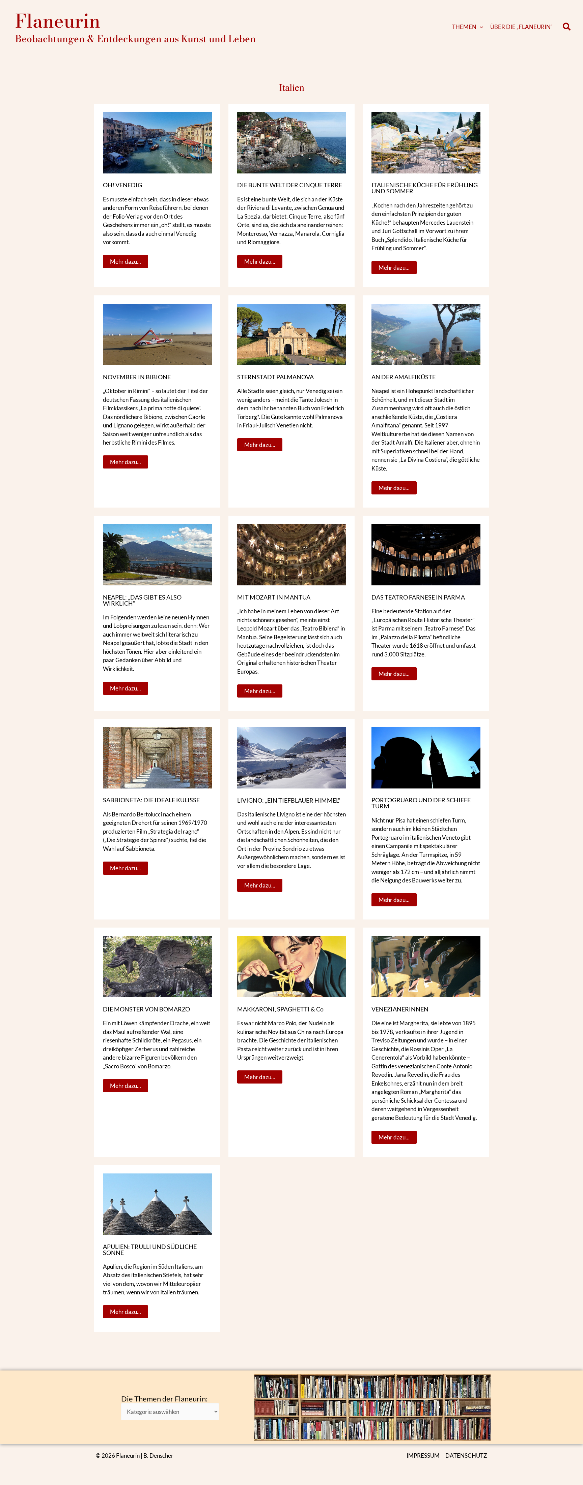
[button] (479, 27)
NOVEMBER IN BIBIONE (137, 377)
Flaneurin (57, 21)
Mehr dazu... (125, 260)
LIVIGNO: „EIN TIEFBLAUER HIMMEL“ (288, 800)
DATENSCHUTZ (466, 1455)
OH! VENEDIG (122, 185)
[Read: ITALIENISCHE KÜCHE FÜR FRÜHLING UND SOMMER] (425, 142)
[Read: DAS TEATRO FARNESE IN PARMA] (425, 554)
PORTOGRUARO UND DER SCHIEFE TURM (421, 803)
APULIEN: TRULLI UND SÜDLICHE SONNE (150, 1249)
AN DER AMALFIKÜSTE (403, 377)
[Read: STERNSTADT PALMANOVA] (291, 333)
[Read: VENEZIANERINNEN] (425, 966)
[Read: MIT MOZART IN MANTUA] (291, 554)
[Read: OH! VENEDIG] (157, 142)
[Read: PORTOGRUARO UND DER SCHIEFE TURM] (425, 757)
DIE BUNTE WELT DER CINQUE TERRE (289, 185)
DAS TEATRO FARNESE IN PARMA (418, 597)
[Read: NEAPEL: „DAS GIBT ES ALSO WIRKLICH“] (157, 554)
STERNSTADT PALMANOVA (275, 377)
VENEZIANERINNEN (399, 1009)
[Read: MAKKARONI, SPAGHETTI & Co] (291, 966)
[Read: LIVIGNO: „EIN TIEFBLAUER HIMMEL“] (291, 757)
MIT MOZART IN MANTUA (273, 597)
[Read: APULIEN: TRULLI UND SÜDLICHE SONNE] (157, 1203)
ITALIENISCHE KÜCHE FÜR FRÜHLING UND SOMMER (424, 188)
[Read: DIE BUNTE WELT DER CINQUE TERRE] (291, 142)
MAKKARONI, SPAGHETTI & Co (280, 1009)
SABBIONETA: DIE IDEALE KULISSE (151, 800)
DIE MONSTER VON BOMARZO (146, 1009)
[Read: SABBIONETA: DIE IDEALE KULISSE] (157, 757)
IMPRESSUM (423, 1455)
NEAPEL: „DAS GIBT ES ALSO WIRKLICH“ (142, 600)
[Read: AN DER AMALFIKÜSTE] (425, 333)
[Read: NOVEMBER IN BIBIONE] (157, 333)
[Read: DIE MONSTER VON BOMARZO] (157, 966)
